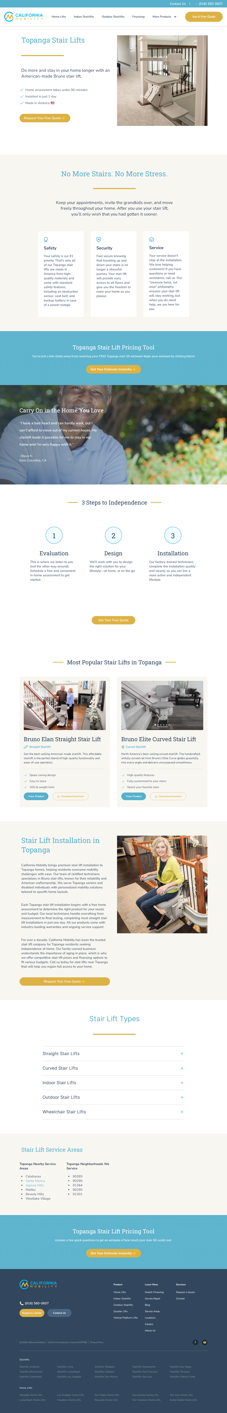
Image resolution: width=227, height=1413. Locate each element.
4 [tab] (66, 725)
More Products (162, 17)
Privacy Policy (96, 1342)
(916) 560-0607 (211, 4)
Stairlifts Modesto (105, 1366)
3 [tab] (63, 725)
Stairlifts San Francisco (145, 1371)
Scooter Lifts (121, 1311)
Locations (150, 1317)
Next (100, 705)
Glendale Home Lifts (31, 1395)
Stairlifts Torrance (179, 1371)
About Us (150, 1330)
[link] (195, 1342)
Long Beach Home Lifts (33, 1400)
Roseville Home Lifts (106, 1400)
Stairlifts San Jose (142, 1376)
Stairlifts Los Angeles (69, 1376)
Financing (138, 17)
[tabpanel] (65, 705)
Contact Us (178, 4)
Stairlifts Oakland (104, 1371)
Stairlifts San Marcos (106, 1376)
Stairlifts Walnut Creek (182, 1376)
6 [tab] (72, 725)
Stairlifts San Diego (180, 1366)
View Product (36, 796)
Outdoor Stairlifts (113, 17)
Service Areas (152, 1311)
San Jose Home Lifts (181, 1395)
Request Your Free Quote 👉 (45, 118)
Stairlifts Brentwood (31, 1371)
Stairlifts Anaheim (29, 1366)
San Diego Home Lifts (107, 1395)
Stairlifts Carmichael (31, 1376)
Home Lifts (59, 17)
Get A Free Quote (203, 17)
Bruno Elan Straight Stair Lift (62, 739)
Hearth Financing (154, 1292)
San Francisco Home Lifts (146, 1400)
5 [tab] (69, 725)
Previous (30, 705)
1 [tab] (57, 725)
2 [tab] (60, 725)
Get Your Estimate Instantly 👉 (114, 369)
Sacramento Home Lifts (145, 1395)
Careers (149, 1324)
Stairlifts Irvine (65, 1366)
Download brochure (72, 796)
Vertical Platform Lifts (126, 1317)
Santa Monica (35, 1181)
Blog (147, 1305)
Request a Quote (32, 1313)
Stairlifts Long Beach (68, 1371)
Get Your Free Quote (113, 620)
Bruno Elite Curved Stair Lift (158, 739)
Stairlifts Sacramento (144, 1366)
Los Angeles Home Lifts (70, 1395)
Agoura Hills (35, 1185)
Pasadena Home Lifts (69, 1400)
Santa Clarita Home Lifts (183, 1400)
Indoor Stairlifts (84, 17)
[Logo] (23, 16)
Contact (180, 1298)
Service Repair (152, 1298)
